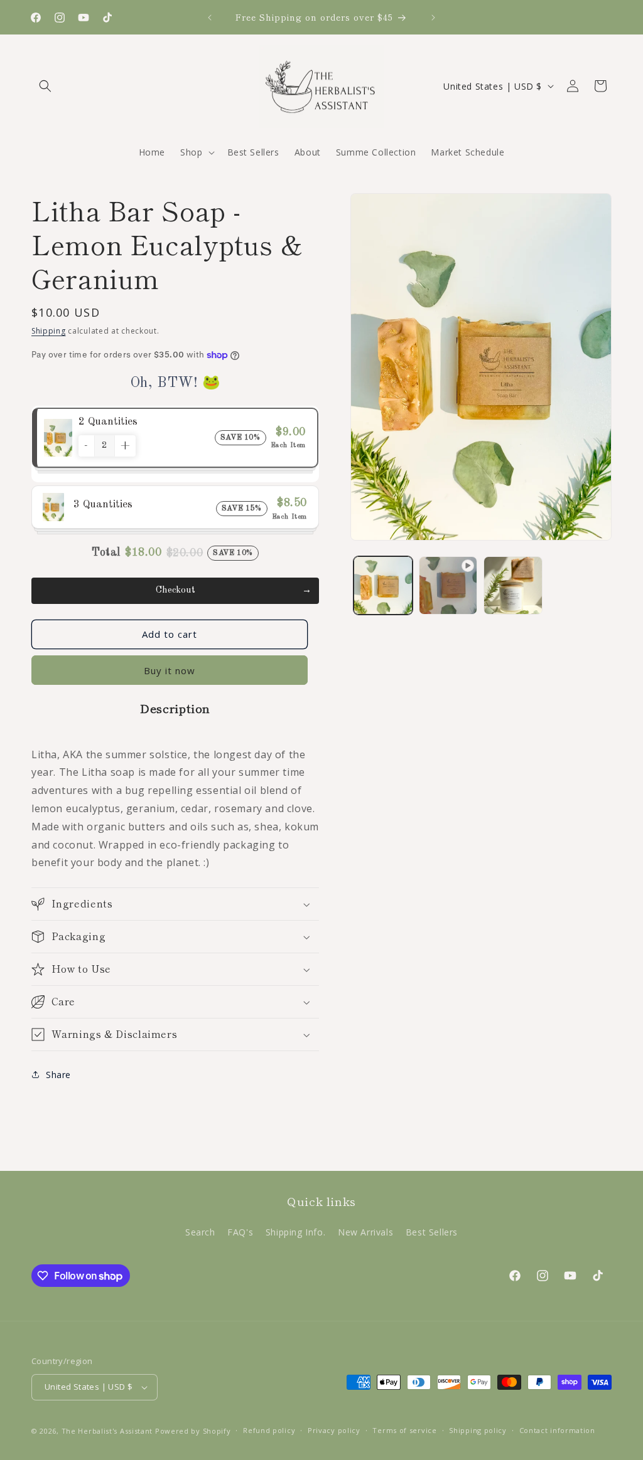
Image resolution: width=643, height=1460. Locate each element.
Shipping (48, 330)
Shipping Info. (295, 1232)
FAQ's (240, 1232)
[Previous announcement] (210, 17)
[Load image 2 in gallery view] (513, 585)
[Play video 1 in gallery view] (448, 585)
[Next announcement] (433, 17)
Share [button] (58, 1075)
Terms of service (404, 1430)
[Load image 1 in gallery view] (383, 585)
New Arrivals (365, 1232)
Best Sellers (432, 1232)
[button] (45, 86)
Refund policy (269, 1430)
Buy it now (169, 670)
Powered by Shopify (193, 1431)
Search (200, 1232)
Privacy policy (334, 1430)
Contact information (557, 1430)
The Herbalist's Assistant (107, 1431)
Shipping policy (478, 1430)
